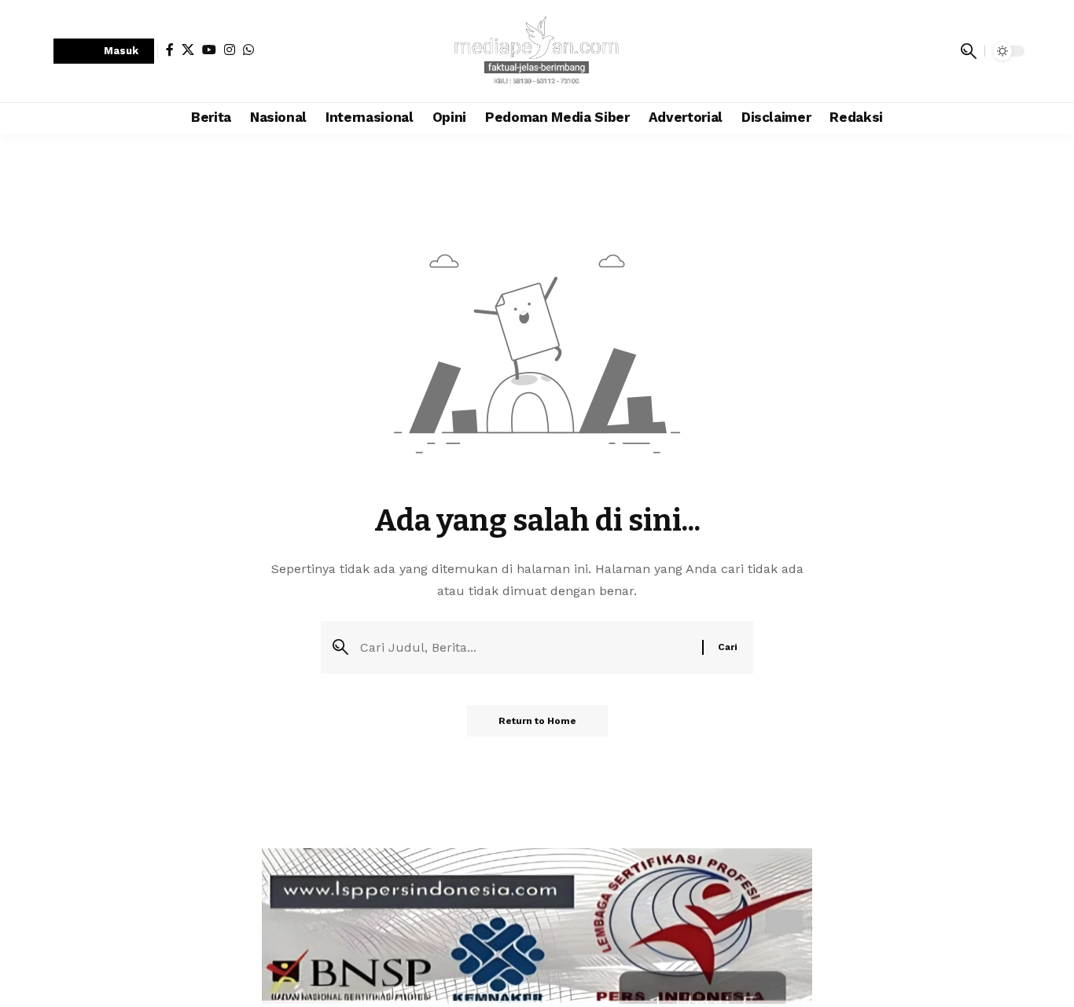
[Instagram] (229, 49)
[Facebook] (170, 49)
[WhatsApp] (248, 49)
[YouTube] (209, 49)
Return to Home (537, 720)
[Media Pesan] (537, 51)
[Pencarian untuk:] (525, 647)
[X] (188, 49)
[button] (103, 51)
